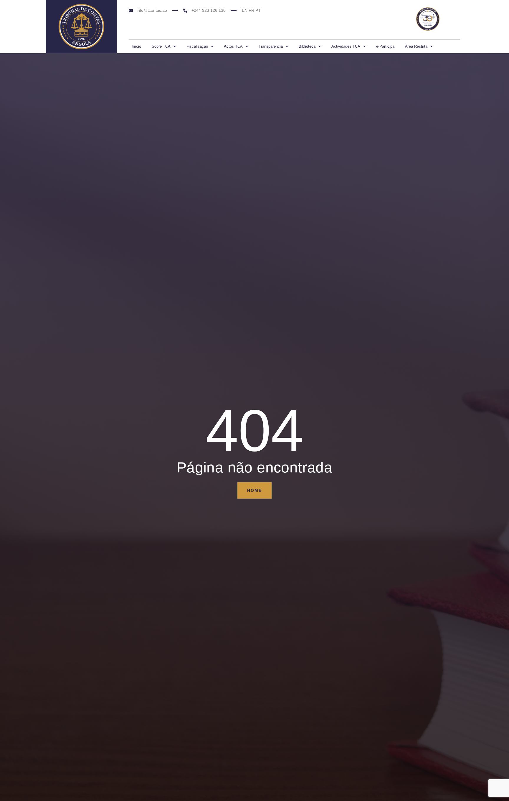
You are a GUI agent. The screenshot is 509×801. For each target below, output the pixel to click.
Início (136, 46)
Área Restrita (416, 46)
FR (251, 10)
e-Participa (385, 46)
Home (254, 490)
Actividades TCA (345, 46)
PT (258, 10)
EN (244, 10)
